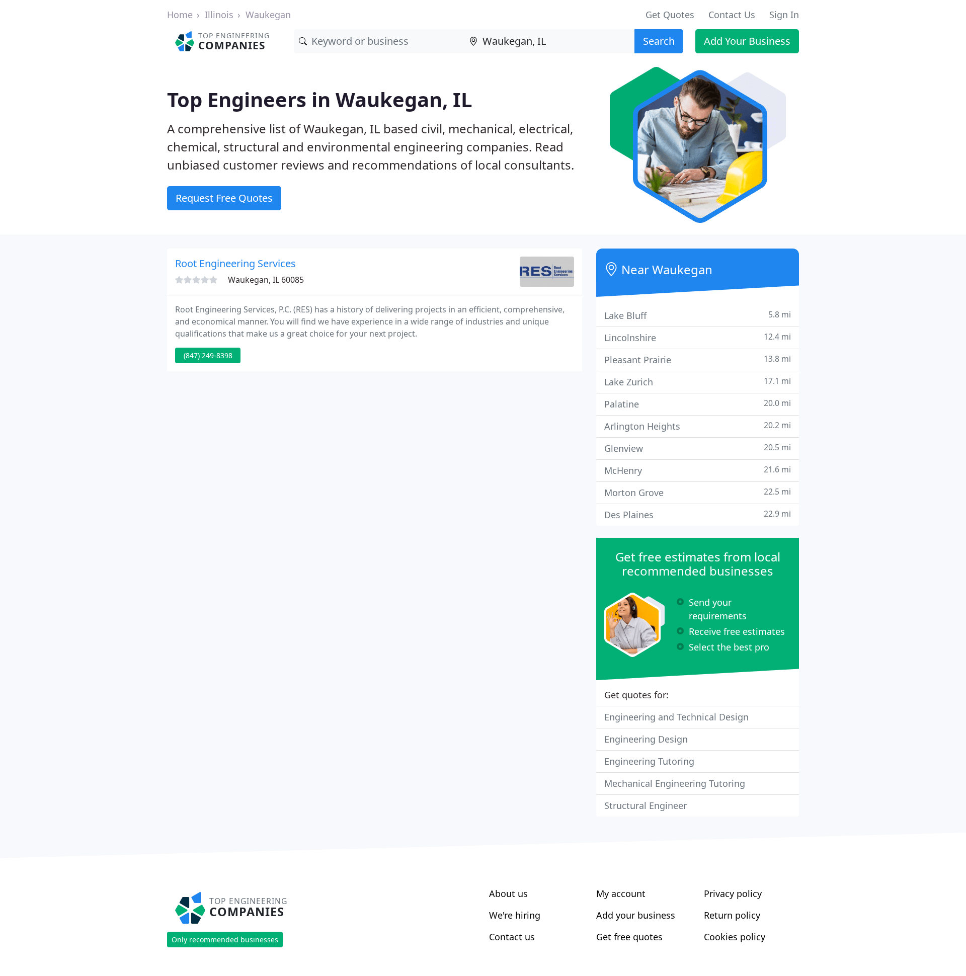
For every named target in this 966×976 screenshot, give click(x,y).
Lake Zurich (697, 381)
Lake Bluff (697, 315)
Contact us (512, 937)
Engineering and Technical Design (676, 717)
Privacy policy (733, 893)
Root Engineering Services (235, 263)
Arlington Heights (697, 426)
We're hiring (514, 915)
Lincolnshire (697, 337)
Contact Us (731, 15)
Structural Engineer (645, 805)
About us (508, 893)
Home (180, 15)
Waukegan (268, 15)
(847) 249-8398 (208, 355)
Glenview (697, 448)
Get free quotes (629, 937)
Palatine (697, 403)
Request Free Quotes (224, 198)
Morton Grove (697, 492)
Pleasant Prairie (697, 359)
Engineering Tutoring (649, 761)
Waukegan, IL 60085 (266, 279)
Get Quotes (670, 15)
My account (621, 893)
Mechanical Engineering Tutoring (674, 783)
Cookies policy (734, 937)
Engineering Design (646, 739)
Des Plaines (697, 514)
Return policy (732, 915)
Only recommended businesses (225, 939)
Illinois (219, 15)
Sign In (784, 15)
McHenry (697, 470)
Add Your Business (747, 41)
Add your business (635, 915)
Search (659, 41)
